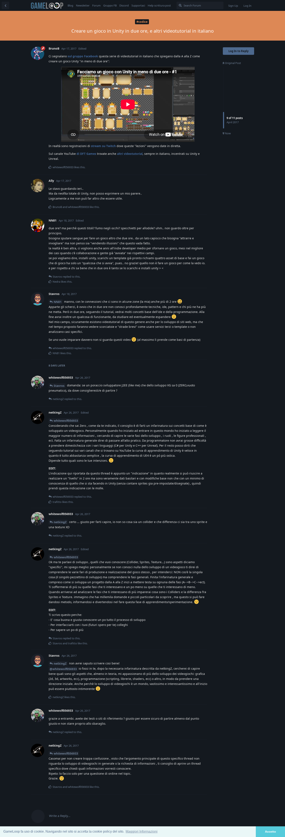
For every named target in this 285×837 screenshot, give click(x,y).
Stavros (59, 386)
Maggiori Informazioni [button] (142, 831)
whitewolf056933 (66, 421)
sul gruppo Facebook (83, 56)
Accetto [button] (270, 831)
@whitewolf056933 (63, 669)
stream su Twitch (103, 146)
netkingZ (60, 522)
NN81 (58, 302)
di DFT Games (86, 154)
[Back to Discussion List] (5, 5)
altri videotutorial (129, 154)
